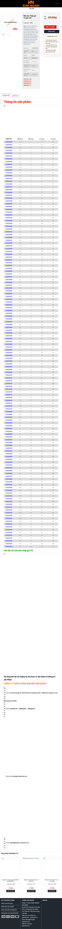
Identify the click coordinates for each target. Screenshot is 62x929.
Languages (57, 3)
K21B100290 (8, 192)
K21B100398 (8, 243)
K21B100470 (8, 276)
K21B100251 (8, 175)
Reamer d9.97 (26, 44)
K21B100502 (8, 299)
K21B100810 (8, 422)
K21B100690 (8, 372)
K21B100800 (8, 411)
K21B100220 (8, 156)
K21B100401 (8, 251)
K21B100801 (8, 414)
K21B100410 (8, 260)
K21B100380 (8, 234)
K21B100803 (8, 420)
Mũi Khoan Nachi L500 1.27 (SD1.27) (31, 880)
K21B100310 (8, 215)
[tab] (6, 95)
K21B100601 (8, 341)
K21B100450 (8, 271)
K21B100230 (8, 158)
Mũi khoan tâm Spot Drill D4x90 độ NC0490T (10, 880)
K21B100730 (8, 383)
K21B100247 (8, 164)
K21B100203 (8, 150)
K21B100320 (8, 217)
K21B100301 (8, 206)
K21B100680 (8, 369)
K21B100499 (8, 290)
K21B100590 (8, 327)
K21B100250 (8, 172)
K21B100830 (8, 428)
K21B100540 (8, 313)
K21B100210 (8, 153)
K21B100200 (8, 142)
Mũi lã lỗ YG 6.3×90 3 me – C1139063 (52, 880)
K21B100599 (8, 335)
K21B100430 (8, 265)
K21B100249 (8, 170)
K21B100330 (8, 220)
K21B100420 (8, 262)
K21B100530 (8, 310)
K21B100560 (8, 319)
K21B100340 (8, 223)
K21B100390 (8, 237)
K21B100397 (8, 240)
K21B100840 (8, 431)
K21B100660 (8, 363)
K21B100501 (8, 296)
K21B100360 (8, 229)
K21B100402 (8, 254)
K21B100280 (8, 189)
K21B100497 (8, 285)
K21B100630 (8, 355)
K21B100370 (8, 231)
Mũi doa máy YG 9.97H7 (32, 31)
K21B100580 (8, 324)
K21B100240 (8, 161)
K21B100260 (8, 184)
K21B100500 (8, 293)
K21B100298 (8, 198)
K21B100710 (8, 378)
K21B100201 (8, 144)
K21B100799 (8, 408)
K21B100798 (8, 406)
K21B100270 (8, 186)
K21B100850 (8, 434)
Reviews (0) (15, 95)
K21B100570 (8, 321)
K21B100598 (8, 333)
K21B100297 (8, 195)
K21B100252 (8, 178)
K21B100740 (8, 386)
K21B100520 (8, 307)
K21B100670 (8, 366)
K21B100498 (8, 288)
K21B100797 (8, 403)
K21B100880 (8, 442)
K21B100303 (8, 212)
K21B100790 (8, 400)
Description (6, 95)
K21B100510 (8, 304)
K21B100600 (8, 338)
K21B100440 (8, 268)
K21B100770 (8, 394)
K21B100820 (8, 425)
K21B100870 (8, 439)
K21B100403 (8, 257)
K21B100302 (8, 209)
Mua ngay (51, 31)
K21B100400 (8, 248)
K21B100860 (8, 437)
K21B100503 (8, 302)
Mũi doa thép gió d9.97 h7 (29, 32)
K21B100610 (8, 349)
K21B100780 (8, 397)
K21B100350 (8, 226)
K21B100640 (8, 358)
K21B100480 (8, 279)
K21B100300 (8, 203)
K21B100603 (8, 347)
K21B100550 (8, 316)
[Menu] (2, 4)
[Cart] (52, 3)
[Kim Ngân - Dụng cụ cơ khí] (31, 3)
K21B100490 (8, 282)
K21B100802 (8, 417)
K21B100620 (8, 352)
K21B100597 (8, 330)
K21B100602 (8, 344)
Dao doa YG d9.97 (30, 26)
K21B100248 (8, 167)
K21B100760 (8, 392)
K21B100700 (8, 375)
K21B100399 (8, 245)
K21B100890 (8, 445)
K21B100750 (8, 389)
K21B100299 (8, 201)
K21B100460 (8, 274)
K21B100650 (8, 361)
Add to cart (50, 27)
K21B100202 (8, 147)
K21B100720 (8, 380)
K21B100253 (8, 181)
